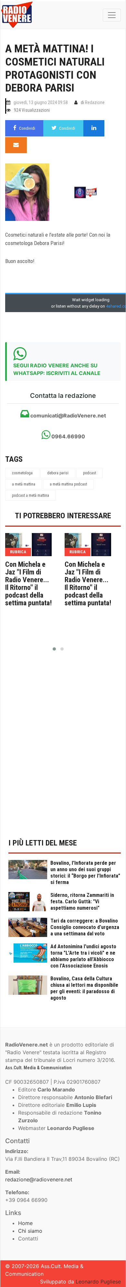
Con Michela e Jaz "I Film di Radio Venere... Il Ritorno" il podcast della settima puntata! (28, 584)
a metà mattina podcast (68, 484)
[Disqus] (63, 748)
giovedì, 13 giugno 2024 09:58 (41, 102)
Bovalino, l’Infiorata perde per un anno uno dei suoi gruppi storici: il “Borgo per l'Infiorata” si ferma (85, 872)
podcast (89, 473)
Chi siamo (30, 1231)
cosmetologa (22, 473)
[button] (54, 649)
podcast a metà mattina (30, 495)
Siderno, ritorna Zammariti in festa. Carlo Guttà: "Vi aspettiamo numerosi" (82, 901)
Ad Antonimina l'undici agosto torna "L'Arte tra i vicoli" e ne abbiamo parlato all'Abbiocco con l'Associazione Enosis (83, 956)
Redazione (95, 102)
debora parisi (57, 473)
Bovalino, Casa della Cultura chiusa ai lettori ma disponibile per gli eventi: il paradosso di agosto (84, 988)
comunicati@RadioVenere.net (67, 415)
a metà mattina (23, 484)
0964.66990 (67, 436)
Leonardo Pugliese (98, 1281)
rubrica (18, 551)
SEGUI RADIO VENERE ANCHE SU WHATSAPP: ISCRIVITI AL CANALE (56, 369)
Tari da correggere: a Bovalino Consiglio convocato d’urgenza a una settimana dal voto (84, 927)
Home (25, 1223)
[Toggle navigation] (112, 15)
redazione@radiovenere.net (38, 1179)
